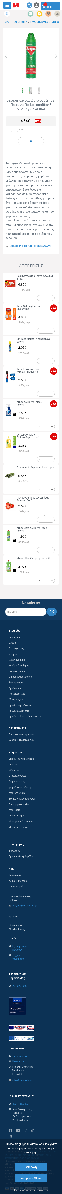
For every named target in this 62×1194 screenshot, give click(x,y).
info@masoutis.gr (22, 1080)
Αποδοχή (31, 1167)
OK (51, 612)
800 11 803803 (20, 1103)
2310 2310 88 (19, 986)
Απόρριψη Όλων (31, 1178)
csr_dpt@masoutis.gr (24, 905)
